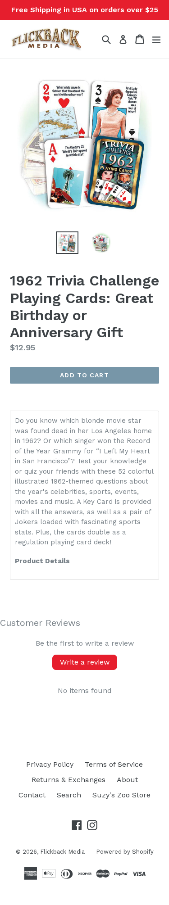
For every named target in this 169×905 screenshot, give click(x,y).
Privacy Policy (49, 764)
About (127, 779)
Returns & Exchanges (68, 779)
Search (69, 795)
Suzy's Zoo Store (121, 795)
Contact (32, 795)
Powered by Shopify (125, 851)
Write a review (85, 662)
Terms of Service (114, 764)
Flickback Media (62, 851)
